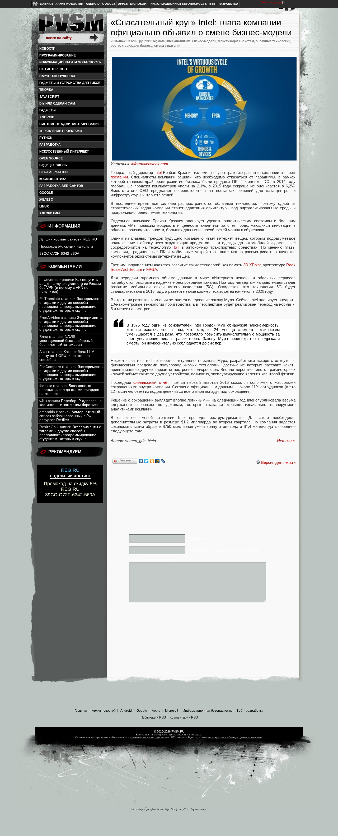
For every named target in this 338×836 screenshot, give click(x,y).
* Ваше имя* (198, 538)
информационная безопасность (70, 62)
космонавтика (53, 179)
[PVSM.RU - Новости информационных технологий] (71, 25)
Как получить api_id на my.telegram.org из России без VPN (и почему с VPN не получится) (70, 286)
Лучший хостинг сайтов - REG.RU (68, 239)
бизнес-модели (204, 41)
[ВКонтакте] (141, 461)
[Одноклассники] (152, 461)
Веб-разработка (54, 172)
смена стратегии (167, 46)
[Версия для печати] (258, 462)
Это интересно (53, 69)
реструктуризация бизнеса (132, 46)
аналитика (182, 41)
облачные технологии (273, 41)
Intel (158, 172)
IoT (176, 247)
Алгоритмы (49, 213)
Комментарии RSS (184, 717)
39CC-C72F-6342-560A (59, 254)
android (46, 117)
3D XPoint (252, 265)
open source (51, 158)
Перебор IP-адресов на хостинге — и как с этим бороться (70, 403)
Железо (46, 199)
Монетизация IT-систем (236, 41)
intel (169, 41)
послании (119, 177)
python (46, 138)
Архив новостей (69, 3)
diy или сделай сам (57, 103)
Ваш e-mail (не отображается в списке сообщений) (224, 550)
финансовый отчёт (151, 382)
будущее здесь (53, 165)
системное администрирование (69, 124)
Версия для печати (278, 462)
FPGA (151, 269)
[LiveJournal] (163, 461)
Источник (286, 440)
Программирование (57, 55)
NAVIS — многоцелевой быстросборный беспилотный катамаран (66, 341)
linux (44, 206)
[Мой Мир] (157, 461)
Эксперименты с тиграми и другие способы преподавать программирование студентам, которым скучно (70, 305)
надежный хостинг (70, 472)
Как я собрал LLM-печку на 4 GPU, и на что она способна (67, 356)
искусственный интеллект (64, 151)
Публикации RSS (153, 717)
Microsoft (139, 3)
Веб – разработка (223, 3)
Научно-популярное (57, 76)
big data (159, 41)
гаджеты (47, 110)
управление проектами (60, 131)
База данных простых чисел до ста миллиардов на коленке (69, 390)
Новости (47, 48)
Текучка (46, 90)
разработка (50, 145)
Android (93, 3)
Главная (46, 3)
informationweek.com (149, 164)
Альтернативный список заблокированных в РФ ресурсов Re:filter (69, 416)
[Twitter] (146, 461)
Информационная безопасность (179, 3)
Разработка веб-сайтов (61, 186)
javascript (49, 96)
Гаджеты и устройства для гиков (70, 83)
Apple (123, 3)
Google (108, 3)
